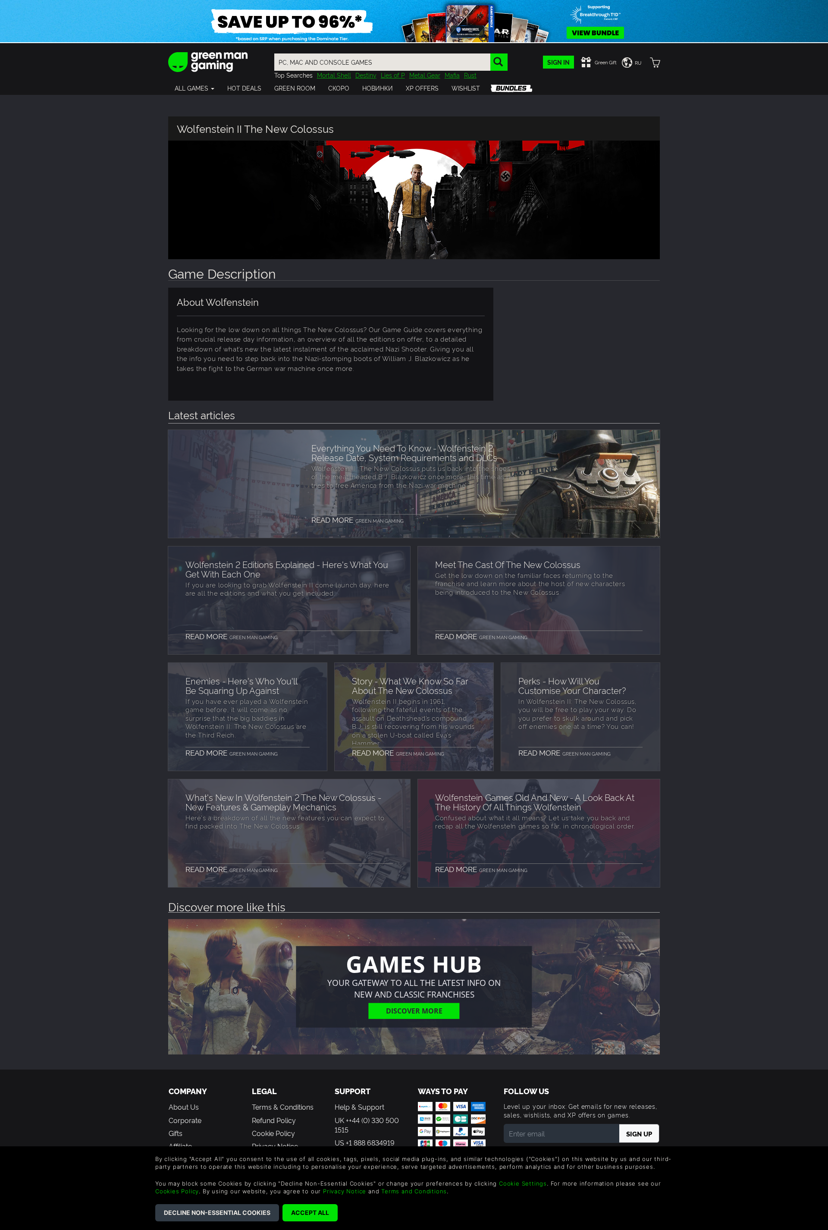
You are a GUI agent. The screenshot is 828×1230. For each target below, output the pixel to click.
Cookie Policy (273, 1133)
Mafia (452, 75)
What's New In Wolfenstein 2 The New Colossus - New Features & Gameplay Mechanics (283, 802)
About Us (184, 1106)
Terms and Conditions (414, 1191)
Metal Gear (424, 75)
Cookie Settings (523, 1183)
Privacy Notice (344, 1191)
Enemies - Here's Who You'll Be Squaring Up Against (241, 685)
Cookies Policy (177, 1191)
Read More (357, 519)
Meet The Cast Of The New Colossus (507, 564)
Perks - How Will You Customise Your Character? (572, 685)
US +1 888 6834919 (365, 1142)
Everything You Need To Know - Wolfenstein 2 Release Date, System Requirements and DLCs (404, 452)
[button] (194, 88)
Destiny (365, 75)
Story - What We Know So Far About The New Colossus (410, 685)
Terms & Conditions (283, 1106)
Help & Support (359, 1106)
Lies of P (393, 75)
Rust (470, 75)
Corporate (185, 1120)
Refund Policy (274, 1120)
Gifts (175, 1133)
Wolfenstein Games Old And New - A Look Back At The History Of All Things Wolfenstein (534, 802)
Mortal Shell (334, 75)
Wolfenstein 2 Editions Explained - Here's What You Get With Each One (286, 569)
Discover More (414, 1011)
